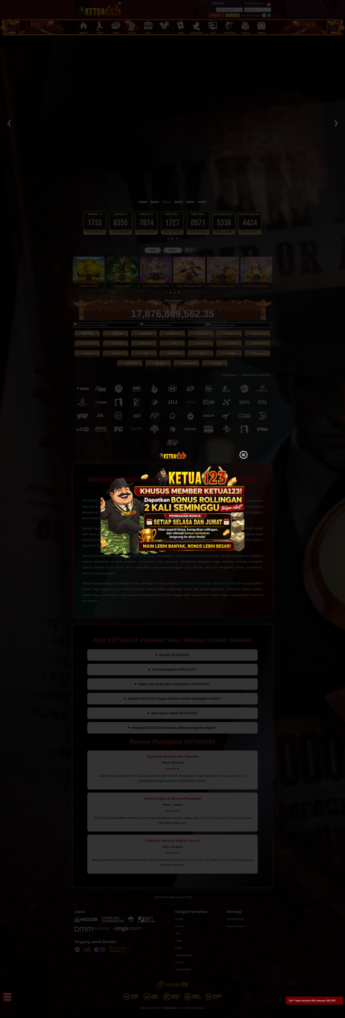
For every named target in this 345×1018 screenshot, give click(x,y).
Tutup (243, 455)
